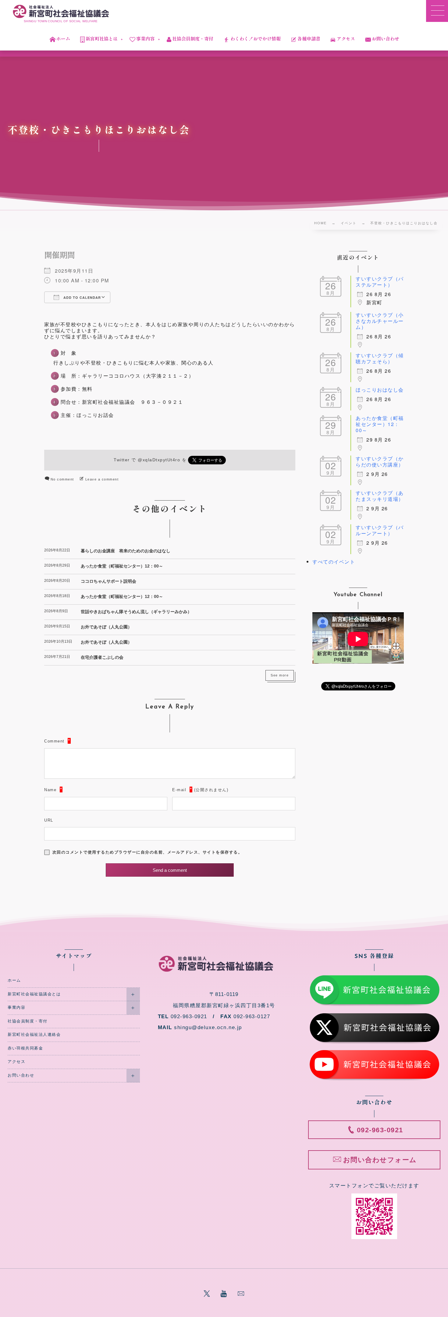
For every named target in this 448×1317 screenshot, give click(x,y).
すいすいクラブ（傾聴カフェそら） (380, 358)
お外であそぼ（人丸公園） (106, 626)
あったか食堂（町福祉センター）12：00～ (122, 566)
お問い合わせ (21, 1075)
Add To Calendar (81, 297)
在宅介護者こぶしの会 (102, 657)
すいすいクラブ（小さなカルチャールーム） (380, 320)
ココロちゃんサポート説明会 (108, 581)
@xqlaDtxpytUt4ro (159, 460)
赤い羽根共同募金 (25, 1048)
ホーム (14, 980)
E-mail (179, 790)
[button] (437, 11)
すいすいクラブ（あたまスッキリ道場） (380, 495)
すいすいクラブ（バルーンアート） (380, 530)
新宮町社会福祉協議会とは (34, 994)
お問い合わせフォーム (380, 1160)
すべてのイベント (333, 561)
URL (48, 820)
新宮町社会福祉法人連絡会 (34, 1034)
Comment (54, 741)
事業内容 (16, 1007)
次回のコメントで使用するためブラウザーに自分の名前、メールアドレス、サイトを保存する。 (147, 852)
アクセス (16, 1062)
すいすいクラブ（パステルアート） (380, 281)
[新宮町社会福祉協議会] (60, 11)
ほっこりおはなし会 (380, 389)
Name (50, 790)
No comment (62, 479)
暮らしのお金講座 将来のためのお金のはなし (125, 550)
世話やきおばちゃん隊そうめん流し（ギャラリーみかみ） (136, 611)
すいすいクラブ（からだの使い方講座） (380, 461)
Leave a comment (102, 479)
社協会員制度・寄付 (28, 1021)
